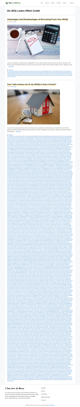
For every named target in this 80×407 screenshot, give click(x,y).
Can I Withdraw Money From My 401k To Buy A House (43, 216)
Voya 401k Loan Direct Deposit (28, 364)
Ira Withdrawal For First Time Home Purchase (50, 301)
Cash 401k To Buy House (67, 244)
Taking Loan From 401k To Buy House (43, 339)
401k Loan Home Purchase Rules (17, 156)
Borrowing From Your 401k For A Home (31, 182)
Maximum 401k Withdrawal (55, 308)
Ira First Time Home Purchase (50, 299)
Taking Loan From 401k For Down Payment (27, 339)
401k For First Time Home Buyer (47, 145)
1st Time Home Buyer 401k (19, 136)
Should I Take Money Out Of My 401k (50, 328)
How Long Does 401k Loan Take (46, 272)
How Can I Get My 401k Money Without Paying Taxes (22, 269)
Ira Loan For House (52, 300)
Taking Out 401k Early (25, 343)
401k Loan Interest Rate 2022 (30, 156)
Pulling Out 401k (39, 320)
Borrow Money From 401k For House (55, 176)
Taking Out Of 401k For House (22, 344)
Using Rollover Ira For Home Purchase (17, 362)
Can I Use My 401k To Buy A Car (59, 205)
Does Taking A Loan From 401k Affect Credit (62, 72)
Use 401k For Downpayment (38, 347)
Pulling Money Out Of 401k (15, 320)
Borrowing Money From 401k (61, 182)
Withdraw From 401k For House (26, 372)
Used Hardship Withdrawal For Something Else (16, 351)
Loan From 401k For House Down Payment (53, 307)
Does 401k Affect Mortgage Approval (19, 252)
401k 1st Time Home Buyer (19, 138)
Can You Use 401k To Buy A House (49, 233)
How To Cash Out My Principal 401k (57, 287)
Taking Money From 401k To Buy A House (36, 340)
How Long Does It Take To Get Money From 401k (46, 275)
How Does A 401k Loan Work (33, 272)
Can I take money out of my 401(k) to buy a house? (31, 84)
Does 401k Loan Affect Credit (15, 72)
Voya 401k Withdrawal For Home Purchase (55, 364)
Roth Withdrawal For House (54, 325)
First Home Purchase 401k (17, 260)
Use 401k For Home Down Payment (51, 347)
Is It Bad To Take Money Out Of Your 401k (19, 305)
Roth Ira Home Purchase (37, 324)
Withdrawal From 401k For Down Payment (62, 374)
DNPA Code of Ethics (45, 397)
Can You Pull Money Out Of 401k (22, 225)
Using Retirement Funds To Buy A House (46, 360)
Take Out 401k (56, 335)
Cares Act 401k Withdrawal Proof (26, 244)
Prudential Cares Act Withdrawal (55, 317)
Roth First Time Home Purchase (37, 323)
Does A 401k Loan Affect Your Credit (28, 72)
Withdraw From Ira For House (52, 372)
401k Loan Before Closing (20, 152)
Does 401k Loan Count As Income (49, 252)
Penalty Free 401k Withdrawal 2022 (48, 313)
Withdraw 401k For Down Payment (32, 371)
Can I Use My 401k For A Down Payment (23, 205)
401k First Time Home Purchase (49, 144)
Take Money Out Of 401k (20, 335)
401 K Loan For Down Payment (18, 137)
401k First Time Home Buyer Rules (36, 144)
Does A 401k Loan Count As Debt (60, 253)
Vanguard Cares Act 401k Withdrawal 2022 (18, 363)
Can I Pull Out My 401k (30, 196)
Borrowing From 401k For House (39, 180)
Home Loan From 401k (56, 268)
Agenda (52, 2)
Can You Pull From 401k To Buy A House (34, 224)
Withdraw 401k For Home (45, 371)
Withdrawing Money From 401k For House (36, 379)
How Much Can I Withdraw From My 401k (41, 280)
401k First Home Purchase (34, 142)
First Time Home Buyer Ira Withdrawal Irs (37, 264)
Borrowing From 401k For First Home (60, 178)
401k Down (13, 141)
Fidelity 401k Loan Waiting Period (48, 257)
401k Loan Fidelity (28, 152)
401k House (28, 150)
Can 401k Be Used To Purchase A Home (15, 188)
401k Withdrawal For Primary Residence (15, 168)
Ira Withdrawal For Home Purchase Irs (27, 303)
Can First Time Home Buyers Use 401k (47, 188)
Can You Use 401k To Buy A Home (35, 233)
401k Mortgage (24, 160)
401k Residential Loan (42, 161)
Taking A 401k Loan (50, 336)
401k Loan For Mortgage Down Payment (43, 154)
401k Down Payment (20, 141)
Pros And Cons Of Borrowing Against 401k (58, 73)
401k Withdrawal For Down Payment (48, 164)
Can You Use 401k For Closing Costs (59, 231)
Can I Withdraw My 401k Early (56, 217)
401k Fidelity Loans (18, 142)
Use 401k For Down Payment (57, 346)
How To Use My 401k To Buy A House (31, 292)
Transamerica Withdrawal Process (34, 346)
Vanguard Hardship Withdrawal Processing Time (61, 363)
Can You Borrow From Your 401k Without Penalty (32, 221)
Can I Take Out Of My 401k (24, 201)
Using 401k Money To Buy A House (23, 355)
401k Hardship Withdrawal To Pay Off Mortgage (32, 149)
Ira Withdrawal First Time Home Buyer (34, 301)
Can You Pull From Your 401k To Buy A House (51, 224)
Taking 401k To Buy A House (40, 336)
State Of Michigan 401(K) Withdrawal (43, 332)
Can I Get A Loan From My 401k (25, 194)
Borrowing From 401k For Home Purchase (24, 180)
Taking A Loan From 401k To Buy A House (23, 338)
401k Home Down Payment (51, 149)
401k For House (36, 146)
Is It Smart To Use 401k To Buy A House (35, 305)
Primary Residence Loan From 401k (30, 315)
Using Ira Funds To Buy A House (27, 359)
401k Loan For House (56, 153)
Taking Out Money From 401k (58, 343)
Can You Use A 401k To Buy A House (37, 235)
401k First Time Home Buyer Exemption (59, 142)
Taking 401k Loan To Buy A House (27, 336)
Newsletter (43, 388)
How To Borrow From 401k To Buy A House (28, 287)
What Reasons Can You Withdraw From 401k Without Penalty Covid (55, 367)
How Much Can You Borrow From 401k (56, 280)
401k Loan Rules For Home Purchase (40, 157)
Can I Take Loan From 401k (50, 197)
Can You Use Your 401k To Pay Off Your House (25, 237)
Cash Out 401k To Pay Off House (34, 245)
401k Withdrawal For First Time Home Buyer (19, 165)
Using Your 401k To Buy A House (51, 362)
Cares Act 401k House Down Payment (32, 243)
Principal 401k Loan (51, 315)
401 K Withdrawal (45, 137)
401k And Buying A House (30, 138)
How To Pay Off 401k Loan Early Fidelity (38, 288)
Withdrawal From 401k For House (30, 375)
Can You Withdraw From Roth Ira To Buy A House (35, 241)
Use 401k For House (63, 347)
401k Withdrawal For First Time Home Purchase (38, 165)
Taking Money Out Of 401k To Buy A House (46, 342)
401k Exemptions (10, 142)
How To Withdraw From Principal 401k (22, 295)
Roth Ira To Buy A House (18, 325)
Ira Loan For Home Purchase (42, 300)
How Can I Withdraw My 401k (21, 271)
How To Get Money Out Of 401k (24, 288)
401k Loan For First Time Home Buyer (17, 153)
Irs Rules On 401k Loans (41, 304)
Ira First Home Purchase (17, 299)
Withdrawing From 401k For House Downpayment (52, 378)
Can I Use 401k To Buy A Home (45, 202)
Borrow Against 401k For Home (38, 170)
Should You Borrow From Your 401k (51, 75)
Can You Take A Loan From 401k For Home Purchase (26, 227)
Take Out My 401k (17, 336)
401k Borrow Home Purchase (63, 138)
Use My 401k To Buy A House (43, 350)
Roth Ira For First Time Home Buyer (25, 324)
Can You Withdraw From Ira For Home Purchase (16, 241)
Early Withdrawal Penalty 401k (26, 256)
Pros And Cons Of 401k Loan (31, 73)
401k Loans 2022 (46, 158)
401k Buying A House (22, 140)
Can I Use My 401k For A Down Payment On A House (41, 205)
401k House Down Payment (36, 150)
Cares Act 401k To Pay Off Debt (46, 243)
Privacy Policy (44, 394)
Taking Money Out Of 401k (50, 340)
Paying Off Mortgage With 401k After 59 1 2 (52, 311)
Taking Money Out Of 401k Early (61, 340)
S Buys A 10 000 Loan (64, 325)
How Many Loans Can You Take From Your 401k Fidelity (20, 277)
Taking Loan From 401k (14, 339)
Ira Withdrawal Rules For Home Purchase (55, 303)
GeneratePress (52, 405)
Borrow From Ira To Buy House (41, 174)
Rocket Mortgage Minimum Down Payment (18, 321)
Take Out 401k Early (63, 335)
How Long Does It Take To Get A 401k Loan (45, 273)
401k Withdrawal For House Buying (31, 166)
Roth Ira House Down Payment (48, 324)
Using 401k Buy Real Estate (47, 351)
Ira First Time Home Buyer (27, 299)
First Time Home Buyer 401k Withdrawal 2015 (28, 261)
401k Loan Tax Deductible (53, 157)
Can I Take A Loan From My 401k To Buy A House (35, 197)
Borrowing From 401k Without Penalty (52, 181)
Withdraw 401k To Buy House (66, 371)
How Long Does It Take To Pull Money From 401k (19, 276)
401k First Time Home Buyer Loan (22, 144)
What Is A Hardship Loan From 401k (58, 366)
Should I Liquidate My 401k (26, 328)
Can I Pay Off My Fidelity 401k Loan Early (56, 194)
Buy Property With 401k (43, 184)
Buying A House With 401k (54, 184)
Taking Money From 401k (56, 339)
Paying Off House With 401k (38, 311)
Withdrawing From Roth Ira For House (20, 379)
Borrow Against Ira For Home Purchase (64, 170)
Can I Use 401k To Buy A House (58, 202)
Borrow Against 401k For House (50, 170)
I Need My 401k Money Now (47, 296)
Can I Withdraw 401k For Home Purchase (29, 212)
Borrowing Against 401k (46, 71)
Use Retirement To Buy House (55, 350)
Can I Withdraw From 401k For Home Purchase (61, 212)
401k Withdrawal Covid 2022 (19, 164)
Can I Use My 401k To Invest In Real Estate (59, 208)
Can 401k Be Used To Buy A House (64, 186)
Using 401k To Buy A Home (35, 355)
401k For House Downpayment (46, 146)
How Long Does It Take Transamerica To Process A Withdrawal (42, 276)
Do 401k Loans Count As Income (65, 248)
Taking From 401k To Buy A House (57, 338)
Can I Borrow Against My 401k (57, 71)
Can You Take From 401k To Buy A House (45, 227)
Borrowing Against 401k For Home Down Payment (53, 177)
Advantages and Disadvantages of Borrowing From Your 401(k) (37, 19)
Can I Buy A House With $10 (58, 192)
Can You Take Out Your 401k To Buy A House (28, 231)
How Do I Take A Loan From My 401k (52, 271)
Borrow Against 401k (11, 170)
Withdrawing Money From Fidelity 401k (51, 379)
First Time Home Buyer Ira (23, 263)
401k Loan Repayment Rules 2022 (17, 157)
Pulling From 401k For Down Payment (39, 319)
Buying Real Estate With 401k (20, 185)
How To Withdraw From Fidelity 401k (54, 293)
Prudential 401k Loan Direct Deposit (41, 317)
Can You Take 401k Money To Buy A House (55, 225)
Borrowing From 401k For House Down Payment (55, 180)
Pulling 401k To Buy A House (18, 319)
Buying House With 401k (64, 184)
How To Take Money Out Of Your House (59, 289)
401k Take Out (49, 161)
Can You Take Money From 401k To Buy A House (29, 228)
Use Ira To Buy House (33, 350)
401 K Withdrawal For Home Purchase (57, 137)
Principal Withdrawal (42, 316)
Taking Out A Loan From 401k (46, 343)
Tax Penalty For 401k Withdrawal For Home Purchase (46, 344)
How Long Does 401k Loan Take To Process (61, 272)
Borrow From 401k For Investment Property (26, 173)
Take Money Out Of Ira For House (46, 335)
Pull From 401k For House (66, 317)
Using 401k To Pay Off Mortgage (40, 358)
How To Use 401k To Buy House (17, 292)
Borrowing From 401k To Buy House (38, 181)
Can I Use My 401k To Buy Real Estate (43, 208)
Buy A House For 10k (26, 184)
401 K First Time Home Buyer (66, 136)
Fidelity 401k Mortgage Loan (60, 257)
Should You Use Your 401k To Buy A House (27, 332)
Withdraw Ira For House (62, 372)
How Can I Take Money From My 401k (40, 269)
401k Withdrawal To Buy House (36, 169)
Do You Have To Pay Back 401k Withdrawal (51, 249)
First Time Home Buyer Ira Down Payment (37, 263)
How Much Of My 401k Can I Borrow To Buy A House (34, 285)
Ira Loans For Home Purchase (62, 300)
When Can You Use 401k (43, 370)
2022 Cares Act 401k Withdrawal (31, 136)
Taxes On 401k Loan (61, 344)
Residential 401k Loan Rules (59, 320)
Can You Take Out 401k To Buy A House (32, 229)
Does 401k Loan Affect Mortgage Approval (34, 252)
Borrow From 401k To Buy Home (41, 173)
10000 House (11, 136)
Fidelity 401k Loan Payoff (24, 257)
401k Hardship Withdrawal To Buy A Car (14, 149)
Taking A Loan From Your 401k (37, 338)
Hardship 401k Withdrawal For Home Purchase (23, 267)
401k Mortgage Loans (52, 160)
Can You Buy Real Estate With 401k (26, 223)
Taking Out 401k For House (35, 343)
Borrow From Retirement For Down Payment (56, 174)
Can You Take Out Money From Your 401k (63, 229)
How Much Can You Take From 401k (26, 281)
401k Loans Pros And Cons (36, 71)
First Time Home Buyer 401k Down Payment (42, 260)
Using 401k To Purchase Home (53, 358)
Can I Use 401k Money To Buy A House (31, 202)
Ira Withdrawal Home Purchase (41, 303)
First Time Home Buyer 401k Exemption (59, 260)
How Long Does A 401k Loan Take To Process (27, 273)
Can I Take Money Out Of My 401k (36, 198)
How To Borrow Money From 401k (43, 287)
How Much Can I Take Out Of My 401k (30, 279)
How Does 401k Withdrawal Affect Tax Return (19, 272)
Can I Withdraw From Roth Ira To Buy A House (53, 215)
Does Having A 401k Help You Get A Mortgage (59, 255)
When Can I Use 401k (38, 368)
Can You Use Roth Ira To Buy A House (40, 236)
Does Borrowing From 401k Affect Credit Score (45, 72)
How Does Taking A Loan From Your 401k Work (16, 73)
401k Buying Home (30, 140)
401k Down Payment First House (44, 141)
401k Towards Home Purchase (64, 162)
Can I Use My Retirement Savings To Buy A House (40, 211)
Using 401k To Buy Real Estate (15, 358)
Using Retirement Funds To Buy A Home (30, 360)
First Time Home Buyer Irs (50, 264)
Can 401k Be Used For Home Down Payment (19, 186)
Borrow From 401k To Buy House (54, 173)
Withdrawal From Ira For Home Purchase (60, 375)
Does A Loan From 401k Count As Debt (23, 255)
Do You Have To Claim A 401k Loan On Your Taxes (32, 249)
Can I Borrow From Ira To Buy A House (55, 189)
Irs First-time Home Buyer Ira (30, 304)
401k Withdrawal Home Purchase (47, 168)
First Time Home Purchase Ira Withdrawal (47, 265)
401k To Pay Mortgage (43, 162)
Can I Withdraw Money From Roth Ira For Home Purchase (39, 217)
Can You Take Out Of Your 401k (13, 231)
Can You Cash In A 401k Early (39, 223)
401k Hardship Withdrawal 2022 (21, 148)
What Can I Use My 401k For (44, 366)
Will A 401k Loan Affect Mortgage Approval (18, 371)
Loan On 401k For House (29, 308)
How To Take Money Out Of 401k (45, 289)
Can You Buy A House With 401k (48, 221)
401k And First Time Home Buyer (41, 138)
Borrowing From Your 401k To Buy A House (47, 182)
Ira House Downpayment (31, 300)
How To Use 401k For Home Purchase (54, 291)
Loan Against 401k (60, 305)
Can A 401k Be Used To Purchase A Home (31, 188)
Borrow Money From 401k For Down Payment (38, 176)
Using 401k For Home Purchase (22, 354)
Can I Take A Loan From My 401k (19, 197)
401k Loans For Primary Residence (56, 158)
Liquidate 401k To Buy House (51, 305)
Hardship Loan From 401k (38, 267)
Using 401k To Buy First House (23, 356)
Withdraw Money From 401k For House (22, 374)
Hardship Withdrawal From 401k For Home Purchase (24, 268)
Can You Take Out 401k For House (17, 229)
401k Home (43, 149)
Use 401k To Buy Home (45, 348)
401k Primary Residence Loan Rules (21, 161)
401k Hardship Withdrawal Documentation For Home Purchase (40, 148)
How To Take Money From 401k (32, 289)
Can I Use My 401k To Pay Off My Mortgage (28, 209)
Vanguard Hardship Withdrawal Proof (14, 364)
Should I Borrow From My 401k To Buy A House (58, 327)
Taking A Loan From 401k (63, 75)
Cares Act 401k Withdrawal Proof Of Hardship (42, 244)
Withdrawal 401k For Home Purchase (37, 374)
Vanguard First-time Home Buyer (33, 363)
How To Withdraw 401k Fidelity (40, 293)
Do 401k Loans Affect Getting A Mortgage (51, 248)
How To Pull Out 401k (63, 288)
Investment (59, 2)
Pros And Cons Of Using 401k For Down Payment (24, 317)
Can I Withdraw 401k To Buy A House (44, 212)
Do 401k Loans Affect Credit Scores (35, 248)
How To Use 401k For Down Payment (40, 291)
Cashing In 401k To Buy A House (61, 245)
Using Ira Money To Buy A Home (40, 359)
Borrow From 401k (22, 172)
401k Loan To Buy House (15, 158)
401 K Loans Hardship (28, 137)
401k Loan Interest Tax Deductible (42, 156)
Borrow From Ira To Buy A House (28, 174)
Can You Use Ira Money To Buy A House (52, 235)
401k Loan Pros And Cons (14, 71)
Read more (11, 66)
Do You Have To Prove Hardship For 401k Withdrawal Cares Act (51, 251)
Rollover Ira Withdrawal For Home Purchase (49, 321)
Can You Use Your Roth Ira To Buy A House (61, 237)
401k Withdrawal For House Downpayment (64, 166)
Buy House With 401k (34, 184)
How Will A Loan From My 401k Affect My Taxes (32, 296)
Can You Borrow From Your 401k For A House (58, 220)
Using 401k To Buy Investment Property (57, 356)
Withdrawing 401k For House (29, 376)
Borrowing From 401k (32, 178)
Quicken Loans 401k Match (48, 320)
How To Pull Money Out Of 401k (53, 288)
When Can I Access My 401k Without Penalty (25, 368)
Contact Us (72, 2)
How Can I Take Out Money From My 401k (56, 269)
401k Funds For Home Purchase (66, 146)
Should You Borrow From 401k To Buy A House (39, 331)
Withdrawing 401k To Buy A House (42, 376)
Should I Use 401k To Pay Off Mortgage (38, 329)
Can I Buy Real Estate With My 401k (20, 193)
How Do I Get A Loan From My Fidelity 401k (36, 271)
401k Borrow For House (52, 138)
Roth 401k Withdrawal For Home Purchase (22, 323)
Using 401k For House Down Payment (45, 354)
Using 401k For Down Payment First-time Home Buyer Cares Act (34, 352)
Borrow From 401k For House (59, 172)
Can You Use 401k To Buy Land (23, 235)
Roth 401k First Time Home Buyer (64, 321)
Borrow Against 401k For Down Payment (23, 170)
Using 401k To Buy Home (34, 356)
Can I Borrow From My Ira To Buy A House (30, 192)
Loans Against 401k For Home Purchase (42, 308)
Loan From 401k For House (39, 307)
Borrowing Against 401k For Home (36, 177)
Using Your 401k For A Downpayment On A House (35, 362)
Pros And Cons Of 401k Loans (43, 73)
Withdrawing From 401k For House (35, 378)
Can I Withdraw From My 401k (28, 213)
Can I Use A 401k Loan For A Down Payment (35, 204)
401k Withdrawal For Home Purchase (54, 165)
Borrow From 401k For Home (47, 172)
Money (64, 2)
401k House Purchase (54, 150)
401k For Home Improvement (16, 146)
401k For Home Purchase (28, 146)
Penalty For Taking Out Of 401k (21, 313)
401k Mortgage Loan (43, 160)
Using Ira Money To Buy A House (53, 359)
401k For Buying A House (61, 144)
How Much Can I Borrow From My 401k (56, 277)
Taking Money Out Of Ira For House (62, 342)
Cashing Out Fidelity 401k (63, 247)
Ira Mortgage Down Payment (20, 301)
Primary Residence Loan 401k (17, 315)
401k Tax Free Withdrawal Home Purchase (60, 161)
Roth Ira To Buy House (28, 325)
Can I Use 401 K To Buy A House (36, 201)
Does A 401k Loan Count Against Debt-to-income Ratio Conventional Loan (39, 253)
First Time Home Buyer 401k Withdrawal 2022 (46, 261)
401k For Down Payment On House (34, 145)
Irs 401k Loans (22, 304)
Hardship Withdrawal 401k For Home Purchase (52, 267)
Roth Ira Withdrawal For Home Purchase (40, 325)
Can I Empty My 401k (14, 194)
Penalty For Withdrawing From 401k (34, 313)
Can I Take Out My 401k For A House (60, 200)
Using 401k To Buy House (44, 356)
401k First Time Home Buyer (45, 142)
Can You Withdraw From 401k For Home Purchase (53, 239)
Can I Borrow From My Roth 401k (45, 192)
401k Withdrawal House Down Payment (62, 168)
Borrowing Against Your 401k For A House (20, 178)
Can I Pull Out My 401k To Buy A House (42, 196)
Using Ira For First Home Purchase (14, 359)
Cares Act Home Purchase (56, 244)
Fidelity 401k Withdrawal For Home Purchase (42, 259)
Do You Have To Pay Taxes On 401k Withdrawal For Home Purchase (25, 251)
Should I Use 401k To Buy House (24, 329)
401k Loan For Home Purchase (46, 153)
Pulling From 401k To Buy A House (53, 319)
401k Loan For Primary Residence (58, 154)
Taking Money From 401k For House (21, 340)
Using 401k (39, 351)
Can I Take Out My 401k (48, 200)
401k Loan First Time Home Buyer (39, 152)
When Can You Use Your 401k (54, 370)
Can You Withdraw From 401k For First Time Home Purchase (31, 239)
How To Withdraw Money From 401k (58, 295)
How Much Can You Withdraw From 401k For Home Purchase (57, 283)
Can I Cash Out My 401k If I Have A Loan (50, 193)
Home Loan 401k (38, 268)
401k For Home (57, 145)
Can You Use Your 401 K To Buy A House (56, 236)
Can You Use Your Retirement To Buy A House (43, 237)
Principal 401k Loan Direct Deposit (62, 315)
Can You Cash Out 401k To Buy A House (53, 223)
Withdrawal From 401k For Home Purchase (15, 375)
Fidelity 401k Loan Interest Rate (13, 257)
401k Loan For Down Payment (52, 152)
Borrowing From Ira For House (17, 182)
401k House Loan (46, 150)
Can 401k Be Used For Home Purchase (35, 186)
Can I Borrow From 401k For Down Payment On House (20, 189)
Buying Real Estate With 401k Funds (34, 185)
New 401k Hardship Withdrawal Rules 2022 (51, 309)
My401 (40, 309)
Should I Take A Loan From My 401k (36, 75)
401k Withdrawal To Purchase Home (49, 169)
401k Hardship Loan (11, 148)
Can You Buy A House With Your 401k (62, 221)
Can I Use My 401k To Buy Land (29, 208)
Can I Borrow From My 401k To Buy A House (60, 190)
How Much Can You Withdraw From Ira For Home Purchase (37, 284)
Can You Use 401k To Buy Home (62, 233)
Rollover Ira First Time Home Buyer (33, 321)
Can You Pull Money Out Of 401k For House (37, 225)
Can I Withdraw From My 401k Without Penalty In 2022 (33, 215)
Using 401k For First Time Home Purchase (56, 352)
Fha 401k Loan (35, 256)
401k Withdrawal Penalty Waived (23, 169)
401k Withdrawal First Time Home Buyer (33, 164)
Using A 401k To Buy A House (64, 358)
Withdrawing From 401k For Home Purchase (19, 378)
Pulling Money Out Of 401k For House (28, 320)
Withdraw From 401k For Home (13, 372)
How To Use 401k (28, 291)
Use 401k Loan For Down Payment (23, 348)
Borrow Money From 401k (24, 176)
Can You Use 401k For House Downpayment (45, 232)
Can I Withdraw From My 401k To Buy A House (61, 213)
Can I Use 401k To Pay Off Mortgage (19, 204)
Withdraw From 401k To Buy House (39, 372)
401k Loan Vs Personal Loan (24, 71)
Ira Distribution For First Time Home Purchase (30, 297)
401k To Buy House (25, 162)
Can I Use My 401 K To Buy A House (64, 204)
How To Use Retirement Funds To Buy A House (48, 292)
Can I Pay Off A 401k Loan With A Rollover (40, 194)
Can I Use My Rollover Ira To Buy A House (58, 211)
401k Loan (61, 150)
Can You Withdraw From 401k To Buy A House (23, 240)
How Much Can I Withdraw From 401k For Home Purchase (21, 280)
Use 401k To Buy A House (35, 348)
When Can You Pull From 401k (18, 370)
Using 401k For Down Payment (59, 351)
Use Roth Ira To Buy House (67, 350)
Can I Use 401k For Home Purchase (64, 201)
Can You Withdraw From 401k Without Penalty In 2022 (42, 240)
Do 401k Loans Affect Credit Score (21, 248)
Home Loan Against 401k (46, 268)
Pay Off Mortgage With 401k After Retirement (24, 311)
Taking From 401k (46, 338)
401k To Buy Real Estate (34, 162)
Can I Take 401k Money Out (56, 196)
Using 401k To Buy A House (46, 355)
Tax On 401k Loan (31, 344)
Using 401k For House (33, 354)
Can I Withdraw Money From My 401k (25, 216)
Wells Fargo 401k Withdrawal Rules (32, 366)
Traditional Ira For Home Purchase (21, 346)
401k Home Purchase (21, 150)
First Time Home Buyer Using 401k (18, 265)
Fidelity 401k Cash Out (54, 256)
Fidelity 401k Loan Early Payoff (66, 256)
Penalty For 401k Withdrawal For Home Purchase (55, 312)
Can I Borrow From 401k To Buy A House (40, 189)
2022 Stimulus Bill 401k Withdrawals (45, 136)
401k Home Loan (60, 149)
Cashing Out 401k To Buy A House (35, 247)
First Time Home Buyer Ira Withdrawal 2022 (20, 264)
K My (44, 305)
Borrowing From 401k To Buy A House (23, 181)
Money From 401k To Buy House (32, 309)
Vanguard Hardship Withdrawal (46, 363)
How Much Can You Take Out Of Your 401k (20, 283)
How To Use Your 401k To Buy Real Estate (26, 293)
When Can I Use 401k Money (48, 368)
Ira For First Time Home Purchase (63, 299)
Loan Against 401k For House (20, 307)
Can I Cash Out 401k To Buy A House (34, 193)
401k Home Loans (13, 150)
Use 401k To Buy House (55, 348)
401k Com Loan (46, 140)
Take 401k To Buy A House (56, 332)
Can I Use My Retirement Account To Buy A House (20, 211)
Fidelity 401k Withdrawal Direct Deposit (26, 259)
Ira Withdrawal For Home (64, 301)
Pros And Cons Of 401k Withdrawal (53, 316)
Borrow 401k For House (65, 169)
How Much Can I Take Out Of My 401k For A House (48, 279)
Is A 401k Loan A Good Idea (52, 304)
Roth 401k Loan (10, 323)
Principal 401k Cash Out (42, 315)
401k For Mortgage (56, 146)
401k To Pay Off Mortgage (53, 162)
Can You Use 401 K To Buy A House (45, 231)
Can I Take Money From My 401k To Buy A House (19, 198)
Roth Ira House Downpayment (61, 324)
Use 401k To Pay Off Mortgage (22, 350)
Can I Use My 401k (11, 205)
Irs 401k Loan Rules (15, 304)
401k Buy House (15, 140)
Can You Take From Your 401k (59, 227)
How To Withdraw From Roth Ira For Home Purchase (41, 295)
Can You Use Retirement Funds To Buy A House (23, 236)
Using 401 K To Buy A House (31, 351)
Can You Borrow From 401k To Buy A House (22, 220)
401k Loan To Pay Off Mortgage (26, 158)
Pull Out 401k (9, 319)
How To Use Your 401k (61, 292)
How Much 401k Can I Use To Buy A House (40, 277)
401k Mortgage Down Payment (33, 160)
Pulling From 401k (27, 319)
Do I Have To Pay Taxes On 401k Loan (14, 249)
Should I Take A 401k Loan (37, 328)
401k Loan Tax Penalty (62, 157)
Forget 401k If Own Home (60, 265)
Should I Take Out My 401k (62, 328)
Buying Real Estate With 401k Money (48, 185)
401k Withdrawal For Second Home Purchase (32, 168)
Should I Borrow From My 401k (23, 75)
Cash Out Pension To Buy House (48, 245)
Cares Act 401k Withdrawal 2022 (59, 243)
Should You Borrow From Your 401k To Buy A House (59, 331)
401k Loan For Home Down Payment (32, 153)
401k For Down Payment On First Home (19, 145)
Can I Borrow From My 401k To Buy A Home (42, 190)
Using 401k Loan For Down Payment (60, 354)
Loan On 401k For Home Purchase (17, 308)
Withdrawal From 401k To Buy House (45, 375)
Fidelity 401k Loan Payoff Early (36, 257)
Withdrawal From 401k (49, 374)
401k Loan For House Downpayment (18, 154)
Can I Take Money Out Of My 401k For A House (53, 198)
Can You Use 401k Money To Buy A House (20, 233)
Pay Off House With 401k (64, 309)
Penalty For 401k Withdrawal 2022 (38, 312)
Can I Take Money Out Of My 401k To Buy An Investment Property (30, 200)
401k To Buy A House (16, 162)
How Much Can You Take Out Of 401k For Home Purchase (45, 281)
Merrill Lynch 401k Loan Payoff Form (19, 309)
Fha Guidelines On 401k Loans (44, 256)
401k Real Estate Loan (32, 161)
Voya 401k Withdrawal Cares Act (40, 364)
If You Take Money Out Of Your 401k (60, 296)
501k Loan (59, 169)
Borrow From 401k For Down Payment (34, 172)
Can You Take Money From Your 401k (47, 228)
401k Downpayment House (67, 141)
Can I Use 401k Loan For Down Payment (15, 202)
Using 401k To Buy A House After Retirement (61, 355)
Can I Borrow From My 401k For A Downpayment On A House (21, 190)
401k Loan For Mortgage (30, 154)
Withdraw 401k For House (55, 371)
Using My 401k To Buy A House (16, 360)
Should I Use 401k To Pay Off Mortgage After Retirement (57, 329)
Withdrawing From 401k (53, 376)
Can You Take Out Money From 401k (48, 229)
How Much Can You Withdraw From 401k (37, 283)
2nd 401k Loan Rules (56, 136)
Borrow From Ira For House (16, 174)
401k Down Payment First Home (31, 141)
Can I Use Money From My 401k (50, 204)
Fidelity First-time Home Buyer (57, 259)
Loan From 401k (30, 307)
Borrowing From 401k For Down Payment (45, 178)
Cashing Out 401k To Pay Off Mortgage (50, 247)
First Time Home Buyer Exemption (61, 261)
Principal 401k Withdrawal (23, 316)
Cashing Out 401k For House (23, 247)
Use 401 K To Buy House (46, 346)
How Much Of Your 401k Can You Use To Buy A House (55, 285)
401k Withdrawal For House (19, 166)
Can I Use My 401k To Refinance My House (45, 209)
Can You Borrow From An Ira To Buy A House (40, 220)
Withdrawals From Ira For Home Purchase (15, 376)
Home (42, 2)
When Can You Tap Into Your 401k (31, 370)
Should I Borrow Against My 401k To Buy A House (26, 327)
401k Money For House (15, 160)
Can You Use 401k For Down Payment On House (26, 232)
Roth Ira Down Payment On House (60, 323)
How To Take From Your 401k (20, 289)
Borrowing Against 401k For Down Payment (21, 177)
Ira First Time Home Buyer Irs (38, 299)
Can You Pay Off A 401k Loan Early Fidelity (18, 224)
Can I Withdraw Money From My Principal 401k (19, 217)
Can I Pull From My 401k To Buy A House (17, 196)
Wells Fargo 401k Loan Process (18, 366)
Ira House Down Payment (21, 300)
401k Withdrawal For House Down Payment (47, 166)
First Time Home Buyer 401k (28, 260)
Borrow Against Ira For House (13, 172)
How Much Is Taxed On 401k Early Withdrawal (58, 284)
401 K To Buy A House (37, 137)
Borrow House (15, 176)
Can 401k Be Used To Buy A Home (50, 186)
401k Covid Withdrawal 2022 (54, 140)
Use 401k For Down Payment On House (25, 347)
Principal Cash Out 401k (33, 316)
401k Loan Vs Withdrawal (37, 158)
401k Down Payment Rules (56, 141)
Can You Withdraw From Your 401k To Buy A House (56, 241)
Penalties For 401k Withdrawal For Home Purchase (22, 312)
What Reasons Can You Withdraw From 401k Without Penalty (30, 367)
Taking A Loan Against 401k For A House (61, 336)
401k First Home (25, 142)
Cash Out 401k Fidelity (11, 245)
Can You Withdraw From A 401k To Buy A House (62, 240)
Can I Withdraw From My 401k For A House (43, 213)
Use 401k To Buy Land (64, 348)
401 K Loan (9, 137)
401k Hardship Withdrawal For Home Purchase (61, 148)
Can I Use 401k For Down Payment (50, 201)
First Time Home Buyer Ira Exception (52, 263)
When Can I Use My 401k (60, 368)
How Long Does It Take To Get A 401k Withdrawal (27, 275)
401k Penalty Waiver (60, 160)
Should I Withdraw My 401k (24, 331)
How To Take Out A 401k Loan (19, 291)
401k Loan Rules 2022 (28, 157)
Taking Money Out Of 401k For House (30, 342)
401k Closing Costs (38, 140)
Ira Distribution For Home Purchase (46, 297)
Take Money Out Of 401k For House (32, 335)
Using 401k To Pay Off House (27, 358)
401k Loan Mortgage (54, 156)
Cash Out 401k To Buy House (22, 245)
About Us (47, 2)
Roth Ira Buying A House (48, 323)
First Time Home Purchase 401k (32, 265)
